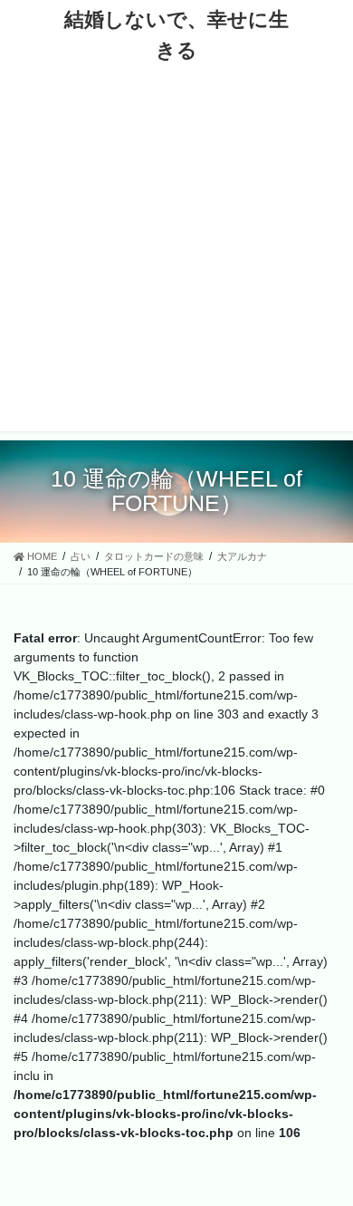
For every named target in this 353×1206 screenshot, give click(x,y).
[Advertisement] (176, 254)
